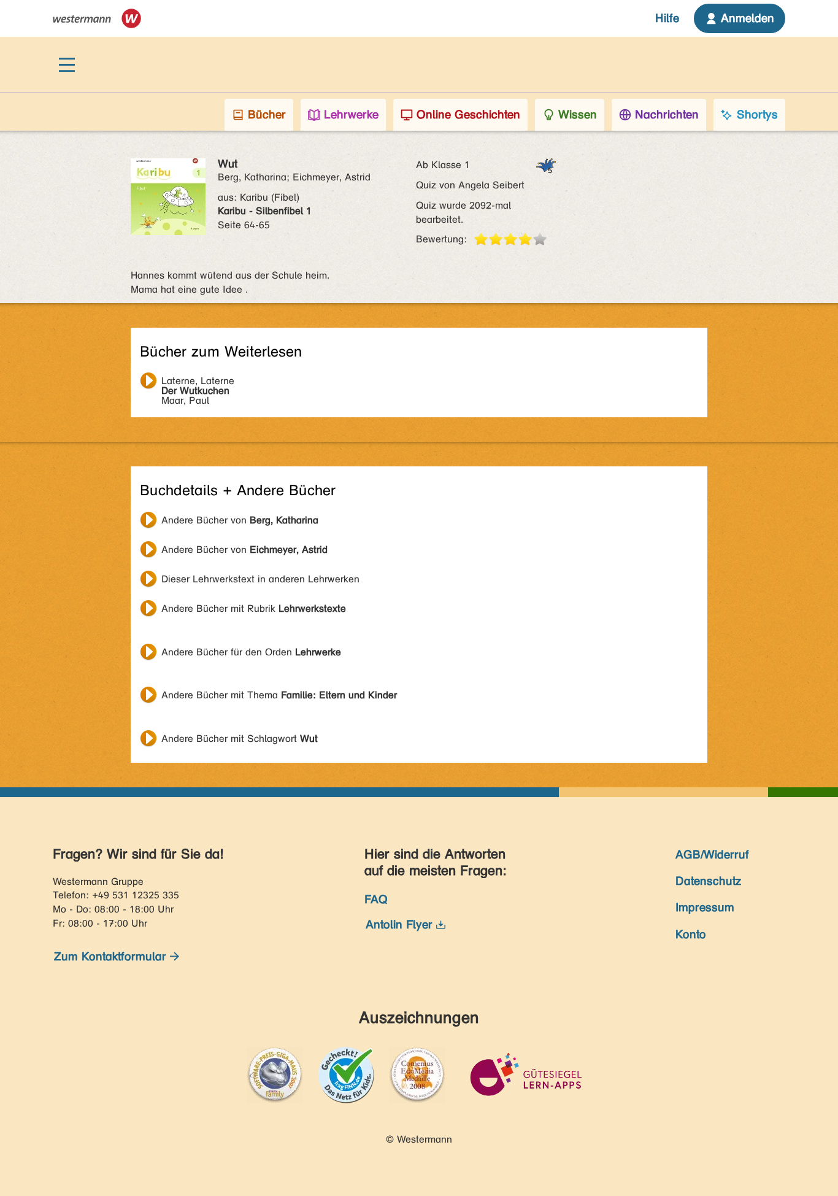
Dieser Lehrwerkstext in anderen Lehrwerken (260, 579)
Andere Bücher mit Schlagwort (239, 738)
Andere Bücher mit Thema (279, 695)
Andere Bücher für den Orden (251, 652)
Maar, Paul (197, 382)
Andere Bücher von (239, 520)
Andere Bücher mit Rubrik (253, 608)
